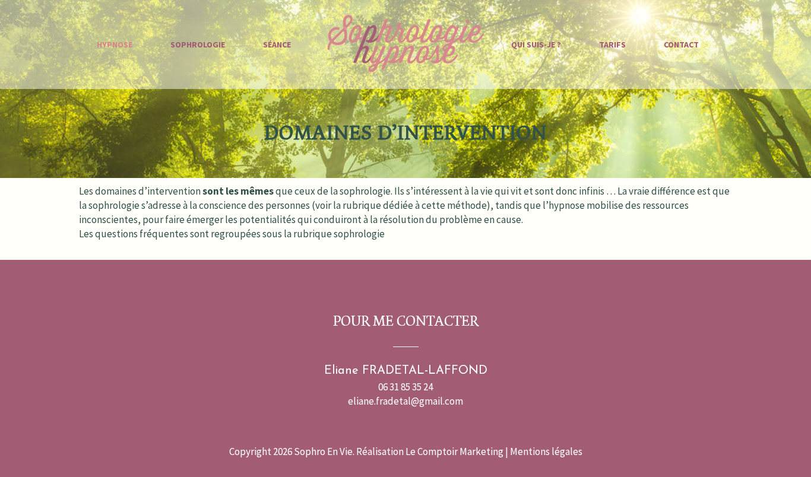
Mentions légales (546, 451)
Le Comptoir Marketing (454, 451)
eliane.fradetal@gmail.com (405, 401)
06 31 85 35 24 (405, 386)
